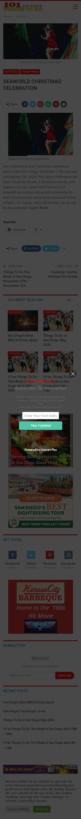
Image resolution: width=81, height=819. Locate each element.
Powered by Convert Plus (40, 449)
